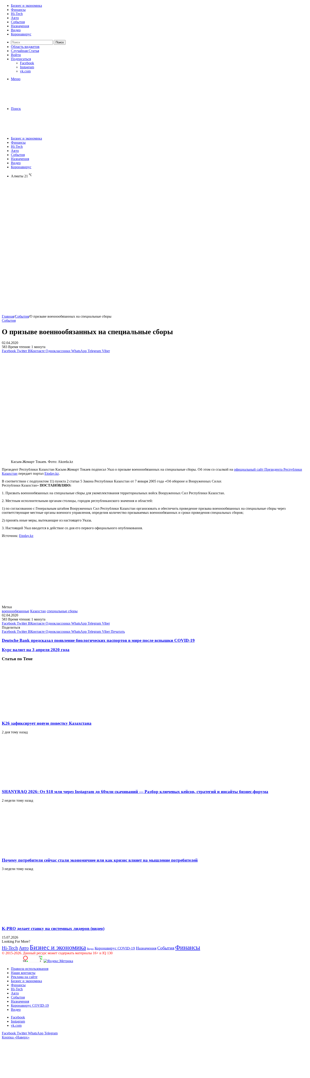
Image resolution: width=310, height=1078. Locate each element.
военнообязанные (15, 611)
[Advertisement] (155, 217)
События (18, 22)
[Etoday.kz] (36, 101)
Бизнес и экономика (26, 5)
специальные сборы (62, 611)
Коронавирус (21, 34)
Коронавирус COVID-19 (115, 948)
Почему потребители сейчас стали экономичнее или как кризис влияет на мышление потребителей (100, 860)
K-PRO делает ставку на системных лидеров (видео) (53, 928)
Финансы (18, 10)
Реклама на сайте (24, 977)
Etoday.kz (51, 473)
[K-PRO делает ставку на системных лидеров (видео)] (46, 920)
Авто (15, 18)
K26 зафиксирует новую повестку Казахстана (46, 723)
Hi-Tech (17, 14)
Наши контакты (23, 973)
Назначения (20, 26)
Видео (16, 30)
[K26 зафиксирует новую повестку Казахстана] (46, 714)
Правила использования (29, 969)
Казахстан (38, 611)
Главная (8, 316)
